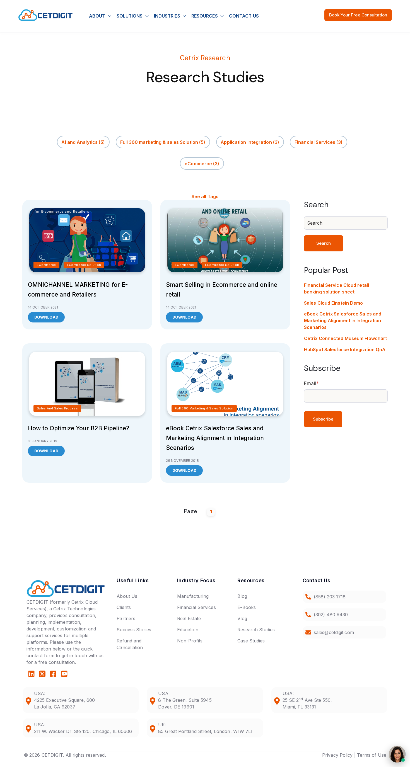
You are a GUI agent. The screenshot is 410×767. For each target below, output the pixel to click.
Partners (126, 618)
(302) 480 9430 (331, 614)
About (97, 16)
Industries (167, 16)
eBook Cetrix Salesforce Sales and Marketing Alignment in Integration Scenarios (215, 438)
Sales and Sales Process (57, 408)
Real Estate (189, 618)
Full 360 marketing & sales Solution (162, 142)
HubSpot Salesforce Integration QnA (344, 349)
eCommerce (202, 163)
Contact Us (244, 16)
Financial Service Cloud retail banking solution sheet (336, 288)
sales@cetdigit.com (334, 632)
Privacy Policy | (339, 755)
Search (323, 243)
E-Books (246, 607)
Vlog (242, 618)
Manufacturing (193, 596)
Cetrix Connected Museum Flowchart (345, 338)
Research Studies (256, 629)
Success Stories (134, 629)
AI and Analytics (83, 142)
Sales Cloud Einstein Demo (333, 303)
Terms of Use (371, 755)
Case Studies (251, 641)
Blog (242, 596)
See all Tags (205, 196)
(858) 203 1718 (330, 596)
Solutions (130, 16)
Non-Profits (189, 641)
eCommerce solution (84, 265)
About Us (127, 596)
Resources (204, 16)
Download (46, 317)
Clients (124, 607)
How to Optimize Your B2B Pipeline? (78, 428)
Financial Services (319, 142)
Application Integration (250, 142)
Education (187, 629)
